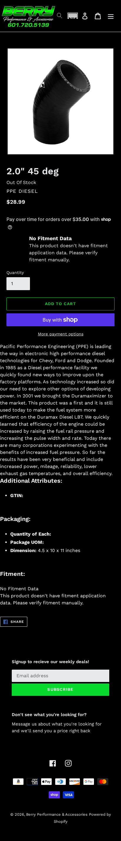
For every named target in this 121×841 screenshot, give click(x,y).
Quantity (15, 272)
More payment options (60, 334)
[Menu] (110, 16)
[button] (72, 16)
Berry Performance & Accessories (57, 814)
